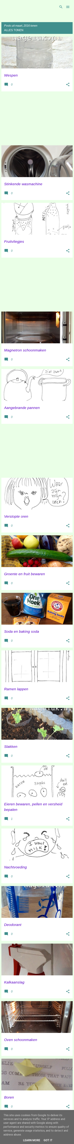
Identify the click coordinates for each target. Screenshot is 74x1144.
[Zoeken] (61, 7)
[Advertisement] (37, 118)
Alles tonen (13, 30)
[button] (68, 84)
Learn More (31, 1140)
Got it (48, 1140)
